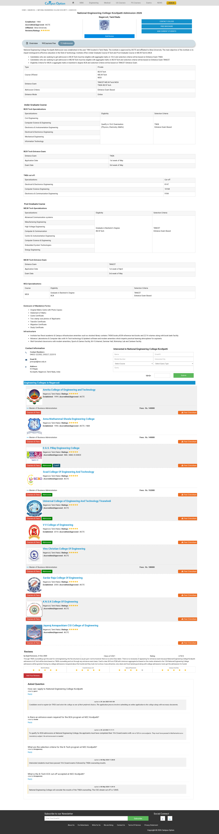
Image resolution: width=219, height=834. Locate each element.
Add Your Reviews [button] (33, 676)
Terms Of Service (134, 825)
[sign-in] (171, 2)
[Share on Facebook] (162, 819)
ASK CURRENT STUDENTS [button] (166, 31)
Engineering (93, 3)
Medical (107, 3)
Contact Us (121, 825)
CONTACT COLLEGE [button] (167, 21)
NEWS (159, 3)
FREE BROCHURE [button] (167, 26)
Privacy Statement (151, 825)
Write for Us (96, 825)
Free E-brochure (189, 412)
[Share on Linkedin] (170, 819)
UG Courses (120, 3)
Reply (30, 694)
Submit (183, 375)
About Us (71, 825)
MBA (81, 3)
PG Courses (136, 3)
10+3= (148, 376)
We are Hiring (108, 825)
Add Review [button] (109, 36)
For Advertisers (83, 825)
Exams (149, 3)
